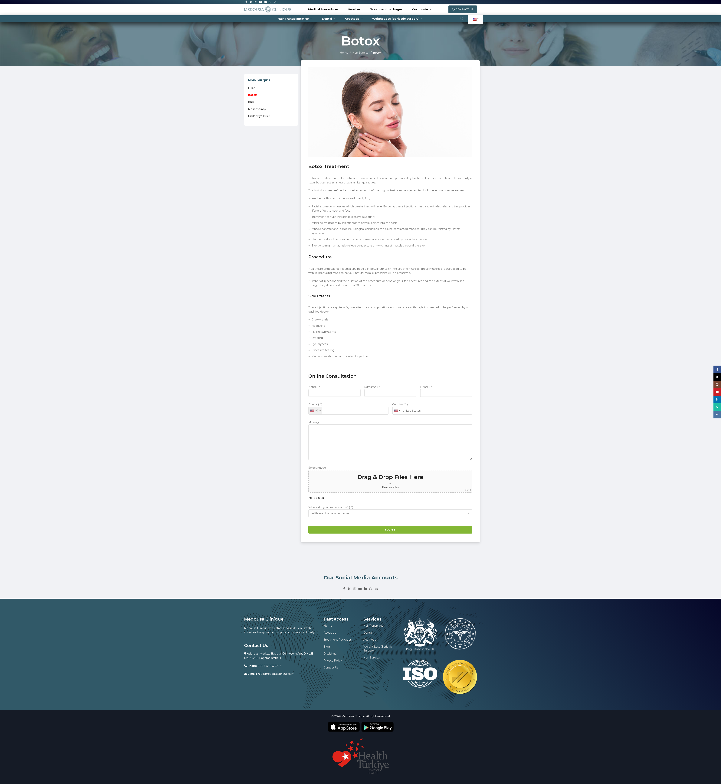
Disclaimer (330, 653)
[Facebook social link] (344, 589)
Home (344, 52)
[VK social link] (376, 589)
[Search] (462, 18)
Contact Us (464, 9)
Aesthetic (369, 639)
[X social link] (349, 589)
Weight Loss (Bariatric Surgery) (377, 648)
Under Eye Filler (259, 116)
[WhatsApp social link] (370, 589)
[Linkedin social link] (365, 589)
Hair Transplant (373, 625)
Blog (327, 646)
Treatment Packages (338, 639)
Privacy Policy (333, 660)
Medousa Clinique (353, 716)
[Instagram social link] (354, 589)
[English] (474, 19)
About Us (330, 632)
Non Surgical (360, 52)
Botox (252, 95)
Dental (367, 632)
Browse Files (390, 487)
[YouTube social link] (360, 589)
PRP (251, 102)
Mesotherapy (257, 109)
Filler (251, 88)
